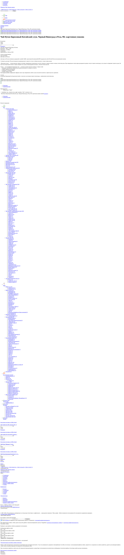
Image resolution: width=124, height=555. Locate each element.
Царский (11, 276)
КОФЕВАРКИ (10, 402)
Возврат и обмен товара (8, 483)
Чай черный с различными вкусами (15, 211)
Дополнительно (4, 495)
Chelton (10, 218)
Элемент (10, 277)
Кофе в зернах (10, 290)
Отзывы (5, 484)
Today (10, 354)
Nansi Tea (11, 177)
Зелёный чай (10, 108)
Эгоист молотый (12, 336)
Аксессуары (5, 401)
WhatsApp (3, 7)
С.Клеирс (11, 150)
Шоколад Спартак (13, 393)
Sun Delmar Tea (12, 179)
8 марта (8, 409)
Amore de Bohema (12, 109)
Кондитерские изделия (8, 374)
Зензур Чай (11, 232)
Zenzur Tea (11, 180)
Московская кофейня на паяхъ (15, 364)
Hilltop (10, 221)
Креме (10, 360)
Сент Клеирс (11, 272)
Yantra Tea (11, 229)
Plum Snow (11, 197)
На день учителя (10, 415)
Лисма (10, 269)
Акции (4, 493)
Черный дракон (12, 282)
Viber (6, 7)
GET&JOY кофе (12, 322)
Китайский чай (10, 163)
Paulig (10, 305)
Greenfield (11, 119)
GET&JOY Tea (12, 244)
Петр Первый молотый (14, 334)
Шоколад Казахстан (13, 390)
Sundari (10, 134)
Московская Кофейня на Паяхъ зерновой (18, 312)
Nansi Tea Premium (13, 128)
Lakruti (10, 126)
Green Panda (11, 118)
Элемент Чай (11, 154)
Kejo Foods (11, 170)
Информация (3, 486)
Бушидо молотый (12, 329)
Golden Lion (11, 220)
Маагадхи (11, 147)
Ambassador (11, 339)
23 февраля (9, 408)
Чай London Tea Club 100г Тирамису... (9, 434)
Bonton (10, 215)
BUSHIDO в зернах (13, 293)
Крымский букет (13, 233)
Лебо (10, 311)
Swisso (10, 351)
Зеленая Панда (12, 264)
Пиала (10, 235)
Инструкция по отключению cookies (9, 550)
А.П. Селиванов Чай (13, 230)
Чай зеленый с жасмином (12, 184)
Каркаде (8, 161)
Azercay (10, 213)
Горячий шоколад (10, 376)
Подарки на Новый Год (12, 406)
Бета (10, 261)
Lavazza (10, 301)
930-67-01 (12, 9)
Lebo (10, 326)
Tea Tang (10, 136)
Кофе (4, 285)
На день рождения (11, 413)
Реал (10, 149)
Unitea (10, 140)
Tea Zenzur (11, 137)
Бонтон (10, 262)
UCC (10, 355)
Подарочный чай (11, 416)
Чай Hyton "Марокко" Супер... (7, 444)
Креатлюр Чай (12, 146)
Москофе (11, 365)
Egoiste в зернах (12, 298)
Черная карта (11, 369)
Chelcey (10, 112)
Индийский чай (10, 156)
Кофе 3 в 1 (9, 286)
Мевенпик (11, 333)
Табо (10, 273)
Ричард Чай (11, 207)
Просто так (9, 407)
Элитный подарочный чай (12, 278)
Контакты (5, 5)
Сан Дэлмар (11, 151)
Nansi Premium (12, 251)
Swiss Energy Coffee (13, 306)
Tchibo (10, 353)
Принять (2, 551)
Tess (9, 139)
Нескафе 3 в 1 (12, 289)
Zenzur (10, 257)
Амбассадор (11, 308)
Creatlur (10, 243)
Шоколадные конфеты (11, 394)
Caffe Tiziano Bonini (13, 294)
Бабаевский (11, 385)
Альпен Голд (11, 384)
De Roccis (11, 296)
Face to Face (11, 299)
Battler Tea (11, 214)
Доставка (5, 3)
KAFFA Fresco (12, 347)
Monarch (11, 348)
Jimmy (10, 157)
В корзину (3, 429)
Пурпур (10, 399)
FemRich (10, 115)
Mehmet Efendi (12, 318)
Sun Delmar (11, 226)
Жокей (10, 330)
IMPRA (10, 123)
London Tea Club (12, 127)
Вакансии (5, 481)
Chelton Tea (11, 186)
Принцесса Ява (12, 206)
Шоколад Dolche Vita (13, 387)
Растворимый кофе (11, 337)
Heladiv (10, 120)
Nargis (10, 158)
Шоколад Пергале (13, 392)
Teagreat (10, 228)
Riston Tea (11, 132)
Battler (10, 111)
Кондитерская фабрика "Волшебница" (17, 398)
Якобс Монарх (12, 370)
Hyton (10, 122)
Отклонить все (10, 538)
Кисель (8, 378)
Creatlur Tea (11, 185)
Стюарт (10, 236)
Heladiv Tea (11, 173)
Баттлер (10, 260)
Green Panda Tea (12, 187)
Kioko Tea (11, 171)
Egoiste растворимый (13, 343)
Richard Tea (11, 130)
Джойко (11, 380)
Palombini (11, 304)
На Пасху (8, 414)
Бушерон (11, 397)
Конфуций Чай (12, 144)
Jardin (10, 300)
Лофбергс (11, 332)
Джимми (11, 263)
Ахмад (10, 142)
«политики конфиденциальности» (70, 522)
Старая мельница (12, 315)
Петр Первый (12, 313)
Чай (4, 107)
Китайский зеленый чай (12, 162)
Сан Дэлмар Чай (12, 208)
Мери (10, 159)
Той (9, 275)
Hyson (10, 191)
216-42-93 (20, 9)
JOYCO (11, 395)
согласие (7, 520)
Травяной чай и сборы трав (13, 168)
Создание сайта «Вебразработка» (8, 514)
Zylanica (10, 141)
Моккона (11, 363)
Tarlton (10, 135)
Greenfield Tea (12, 169)
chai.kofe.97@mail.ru (5, 471)
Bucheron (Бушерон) (13, 383)
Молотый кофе (10, 317)
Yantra (10, 256)
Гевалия (10, 357)
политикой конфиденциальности (42, 520)
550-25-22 (4, 9)
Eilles (10, 344)
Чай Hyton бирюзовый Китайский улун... (10, 454)
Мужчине (9, 410)
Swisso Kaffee (12, 307)
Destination (11, 114)
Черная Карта (12, 335)
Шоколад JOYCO (12, 388)
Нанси (10, 204)
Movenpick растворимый (14, 349)
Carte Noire (11, 342)
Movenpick (11, 303)
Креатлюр (11, 182)
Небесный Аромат (13, 148)
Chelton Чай (11, 113)
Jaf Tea (10, 125)
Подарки (5, 405)
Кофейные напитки (11, 314)
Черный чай (9, 237)
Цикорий (9, 371)
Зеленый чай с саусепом (12, 155)
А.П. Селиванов (12, 356)
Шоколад (9, 381)
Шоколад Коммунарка (14, 391)
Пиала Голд (11, 271)
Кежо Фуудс (12, 143)
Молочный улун (10, 164)
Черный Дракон (12, 152)
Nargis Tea (11, 253)
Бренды (4, 479)
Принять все (3, 538)
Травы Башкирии (10, 166)
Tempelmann (11, 291)
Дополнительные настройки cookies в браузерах (11, 542)
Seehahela (11, 239)
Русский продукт (12, 368)
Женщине (9, 412)
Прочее (4, 419)
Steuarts (10, 133)
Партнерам (5, 2)
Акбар (10, 258)
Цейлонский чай (11, 172)
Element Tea (11, 219)
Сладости (9, 379)
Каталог (5, 489)
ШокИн (10, 386)
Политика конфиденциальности (10, 482)
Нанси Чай (11, 234)
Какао (8, 377)
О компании (6, 1)
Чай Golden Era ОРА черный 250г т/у (9, 424)
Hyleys (10, 121)
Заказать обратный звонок (6, 506)
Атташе (10, 310)
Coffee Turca (11, 321)
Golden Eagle (11, 287)
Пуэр (8, 165)
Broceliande (11, 292)
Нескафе (10, 367)
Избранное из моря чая (14, 265)
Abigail (10, 240)
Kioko (10, 223)
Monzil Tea (11, 225)
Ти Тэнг (11, 183)
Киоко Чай (11, 203)
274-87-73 (29, 9)
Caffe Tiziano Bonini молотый (15, 320)
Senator (10, 350)
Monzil (10, 250)
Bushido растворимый (13, 341)
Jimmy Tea (11, 222)
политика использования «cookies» (54, 522)
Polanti (10, 129)
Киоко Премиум (12, 266)
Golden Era (11, 116)
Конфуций (11, 268)
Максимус (11, 362)
